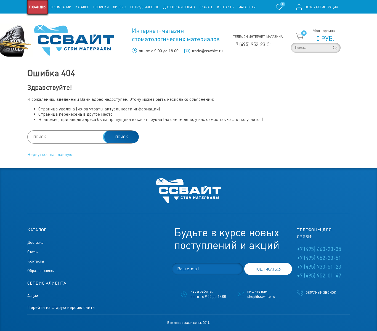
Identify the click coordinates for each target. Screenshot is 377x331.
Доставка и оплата (179, 7)
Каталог (82, 7)
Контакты (225, 7)
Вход (309, 7)
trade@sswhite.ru (207, 51)
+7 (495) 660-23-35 (319, 249)
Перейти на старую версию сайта (61, 307)
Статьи (72, 21)
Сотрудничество (144, 7)
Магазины (247, 7)
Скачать (206, 7)
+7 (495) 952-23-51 (252, 44)
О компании (61, 7)
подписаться (268, 269)
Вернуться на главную (49, 154)
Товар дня (37, 7)
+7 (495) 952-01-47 (319, 275)
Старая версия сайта (44, 21)
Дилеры (119, 7)
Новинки (101, 7)
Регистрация (327, 7)
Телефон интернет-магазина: (258, 37)
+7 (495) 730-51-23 (319, 266)
